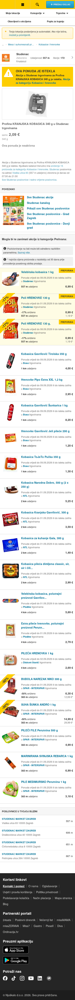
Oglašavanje (49, 886)
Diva (60, 926)
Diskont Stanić (31, 662)
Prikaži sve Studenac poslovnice (48, 208)
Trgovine (60, 13)
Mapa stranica (63, 898)
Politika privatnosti (47, 892)
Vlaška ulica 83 (20, 172)
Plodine (27, 607)
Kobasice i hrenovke (49, 44)
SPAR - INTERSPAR (34, 688)
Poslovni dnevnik (25, 920)
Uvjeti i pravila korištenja (17, 892)
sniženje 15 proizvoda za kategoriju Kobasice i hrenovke (32, 167)
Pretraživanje (37, 4)
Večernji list (46, 920)
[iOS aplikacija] (16, 949)
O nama (33, 886)
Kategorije (36, 13)
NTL (25, 496)
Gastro (38, 926)
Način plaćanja (42, 898)
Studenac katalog (38, 203)
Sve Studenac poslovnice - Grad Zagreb (48, 216)
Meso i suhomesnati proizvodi (22, 44)
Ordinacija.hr (10, 932)
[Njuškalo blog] (49, 978)
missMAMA (63, 920)
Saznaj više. (24, 252)
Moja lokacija (13, 13)
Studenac (54, 169)
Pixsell (49, 926)
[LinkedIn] (40, 978)
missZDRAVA (11, 926)
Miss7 (26, 926)
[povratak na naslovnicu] (7, 4)
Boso (26, 363)
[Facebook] (5, 978)
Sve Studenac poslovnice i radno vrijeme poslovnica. (29, 179)
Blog (5, 904)
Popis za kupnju (55, 21)
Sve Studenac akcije (40, 197)
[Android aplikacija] (16, 960)
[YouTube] (31, 978)
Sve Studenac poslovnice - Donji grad (48, 225)
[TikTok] (13, 978)
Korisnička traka (22, 4)
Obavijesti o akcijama (19, 21)
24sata (7, 920)
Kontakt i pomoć (14, 886)
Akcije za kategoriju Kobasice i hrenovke (43, 81)
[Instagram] (22, 978)
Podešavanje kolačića (16, 898)
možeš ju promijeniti (19, 35)
